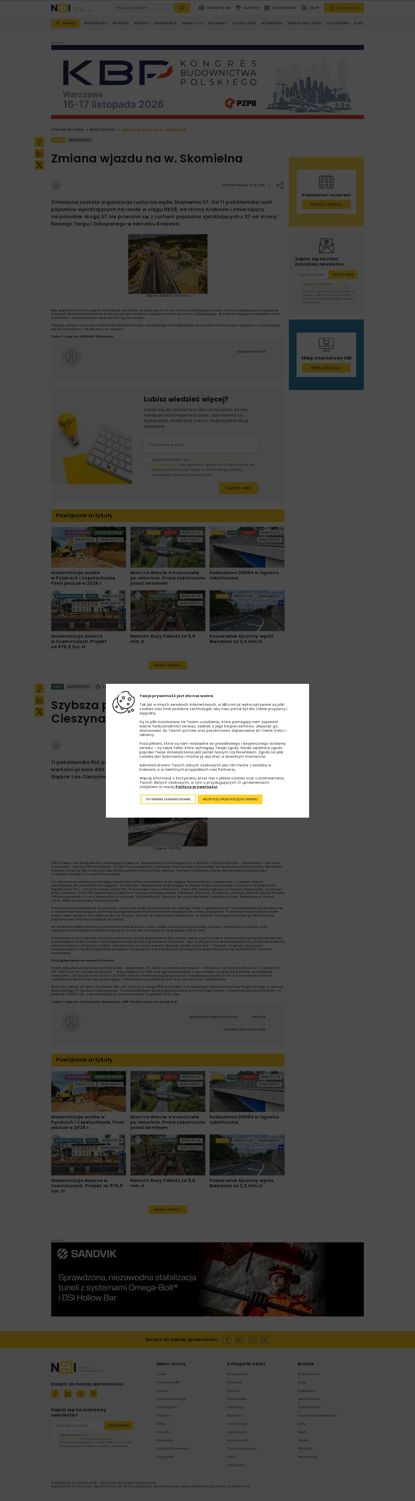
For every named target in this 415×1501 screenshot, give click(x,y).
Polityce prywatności (196, 786)
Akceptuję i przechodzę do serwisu (230, 799)
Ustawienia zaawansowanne (168, 799)
